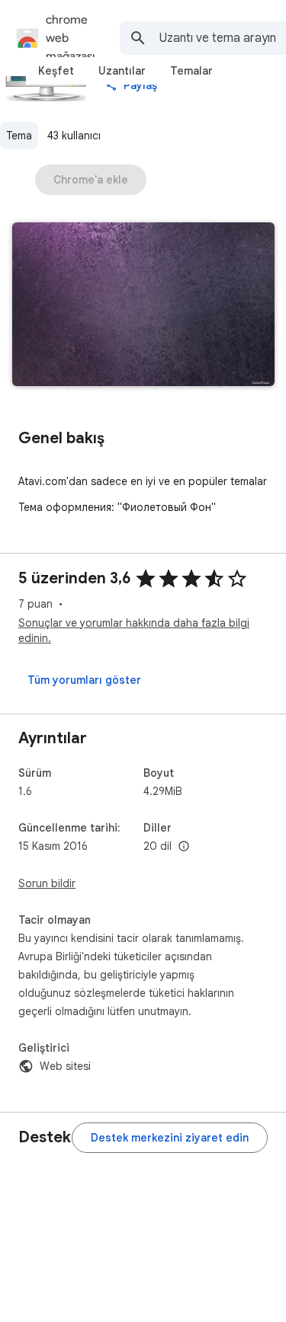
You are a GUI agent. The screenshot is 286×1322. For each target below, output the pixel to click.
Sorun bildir (47, 883)
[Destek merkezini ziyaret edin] (170, 1137)
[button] (143, 305)
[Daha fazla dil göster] (184, 847)
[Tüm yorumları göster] (84, 680)
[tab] (56, 71)
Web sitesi (65, 1066)
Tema (19, 135)
